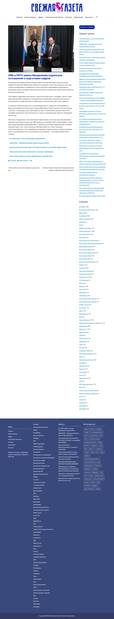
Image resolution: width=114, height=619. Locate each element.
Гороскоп (82, 268)
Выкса (86, 439)
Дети (101, 445)
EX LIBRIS (82, 207)
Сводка (92, 482)
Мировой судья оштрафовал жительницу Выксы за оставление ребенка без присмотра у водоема (92, 81)
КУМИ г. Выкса (84, 305)
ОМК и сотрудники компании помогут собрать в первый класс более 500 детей (92, 163)
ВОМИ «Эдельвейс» (85, 228)
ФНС (80, 381)
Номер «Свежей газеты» (90, 462)
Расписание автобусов (54, 17)
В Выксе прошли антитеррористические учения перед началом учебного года (92, 136)
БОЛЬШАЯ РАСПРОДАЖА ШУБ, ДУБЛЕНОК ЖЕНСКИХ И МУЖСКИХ (90, 75)
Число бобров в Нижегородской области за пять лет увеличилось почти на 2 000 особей (92, 106)
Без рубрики (83, 216)
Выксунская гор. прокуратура (88, 240)
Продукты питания (99, 475)
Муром (102, 452)
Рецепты (82, 369)
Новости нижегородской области (89, 323)
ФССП (81, 387)
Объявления (78, 17)
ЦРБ (80, 396)
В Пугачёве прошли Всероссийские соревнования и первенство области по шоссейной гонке (91, 121)
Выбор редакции (84, 231)
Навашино (87, 455)
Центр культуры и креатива (88, 390)
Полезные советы (85, 350)
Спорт (81, 375)
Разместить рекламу (87, 27)
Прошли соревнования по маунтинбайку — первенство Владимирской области (92, 99)
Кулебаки (87, 452)
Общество (82, 329)
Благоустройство (84, 219)
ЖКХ (80, 283)
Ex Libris (86, 429)
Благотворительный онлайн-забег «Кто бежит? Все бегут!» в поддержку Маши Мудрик (38, 147)
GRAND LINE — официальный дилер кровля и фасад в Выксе (29, 143)
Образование (83, 326)
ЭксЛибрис (82, 409)
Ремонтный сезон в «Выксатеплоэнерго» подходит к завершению (31, 152)
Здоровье (82, 286)
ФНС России (87, 485)
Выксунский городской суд (87, 253)
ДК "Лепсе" (87, 445)
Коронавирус (83, 295)
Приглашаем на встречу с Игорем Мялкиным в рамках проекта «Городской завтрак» (92, 114)
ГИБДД (81, 265)
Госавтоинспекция (85, 274)
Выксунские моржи (85, 249)
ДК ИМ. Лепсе (83, 277)
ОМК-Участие (83, 338)
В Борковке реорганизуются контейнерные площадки (88, 174)
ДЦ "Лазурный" (84, 280)
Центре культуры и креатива (88, 393)
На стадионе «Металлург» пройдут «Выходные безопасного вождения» (90, 142)
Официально (83, 341)
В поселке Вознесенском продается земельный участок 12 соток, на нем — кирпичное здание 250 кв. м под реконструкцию (91, 181)
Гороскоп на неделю (85, 271)
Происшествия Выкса (86, 354)
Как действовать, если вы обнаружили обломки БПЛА (27, 138)
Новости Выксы (30, 17)
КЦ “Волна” (82, 308)
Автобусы (99, 429)
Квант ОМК (82, 289)
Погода (81, 347)
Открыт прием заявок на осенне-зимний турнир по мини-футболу (31, 156)
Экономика (82, 406)
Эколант (81, 399)
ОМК (31, 160)
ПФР (80, 357)
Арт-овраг (87, 432)
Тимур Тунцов (83, 378)
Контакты (89, 17)
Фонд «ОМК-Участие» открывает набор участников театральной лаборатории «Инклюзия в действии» (91, 190)
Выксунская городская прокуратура (90, 243)
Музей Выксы (83, 314)
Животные (91, 449)
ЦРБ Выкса (95, 485)
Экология (82, 403)
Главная (19, 17)
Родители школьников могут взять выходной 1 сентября (90, 70)
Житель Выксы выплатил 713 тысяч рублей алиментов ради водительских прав (91, 148)
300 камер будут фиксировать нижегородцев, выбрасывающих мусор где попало (92, 156)
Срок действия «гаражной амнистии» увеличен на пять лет (91, 94)
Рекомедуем (83, 366)
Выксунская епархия (85, 246)
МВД (80, 311)
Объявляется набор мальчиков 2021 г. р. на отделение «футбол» (92, 88)
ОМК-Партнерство (88, 465)
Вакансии (82, 222)
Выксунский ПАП (84, 259)
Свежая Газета (56, 616)
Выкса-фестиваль (85, 234)
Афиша (41, 17)
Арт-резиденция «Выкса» (96, 432)
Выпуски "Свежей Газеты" (87, 262)
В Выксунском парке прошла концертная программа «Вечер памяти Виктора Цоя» (92, 168)
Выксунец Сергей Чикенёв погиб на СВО (92, 196)
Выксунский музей (85, 256)
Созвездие (82, 372)
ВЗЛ (80, 225)
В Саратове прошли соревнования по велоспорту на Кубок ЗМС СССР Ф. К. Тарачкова (91, 129)
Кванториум (83, 292)
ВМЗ (101, 435)
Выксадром (83, 237)
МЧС (80, 317)
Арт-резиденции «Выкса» (87, 210)
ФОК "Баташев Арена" (86, 384)
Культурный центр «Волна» (87, 298)
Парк (80, 344)
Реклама (68, 17)
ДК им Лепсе (94, 445)
